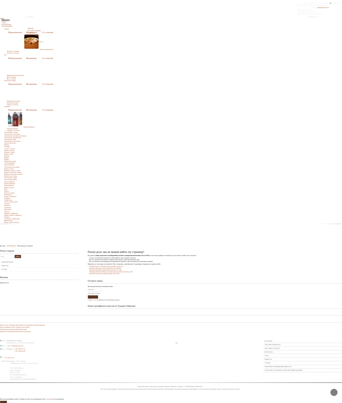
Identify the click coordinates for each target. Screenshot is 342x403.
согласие (94, 300)
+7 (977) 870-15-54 (19, 349)
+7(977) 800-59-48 (322, 5)
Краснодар (27, 331)
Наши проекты (7, 262)
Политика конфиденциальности (278, 366)
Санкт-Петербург (10, 325)
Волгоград (23, 329)
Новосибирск (20, 325)
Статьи (4, 269)
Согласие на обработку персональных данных (284, 370)
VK (176, 343)
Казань (2, 327)
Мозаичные (31, 58)
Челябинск (8, 327)
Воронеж (13, 329)
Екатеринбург (28, 325)
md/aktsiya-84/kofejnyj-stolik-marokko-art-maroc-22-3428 (105, 270)
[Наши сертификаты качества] (213, 311)
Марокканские (15, 32)
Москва (2, 325)
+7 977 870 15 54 (9, 358)
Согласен (3, 402)
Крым (17, 331)
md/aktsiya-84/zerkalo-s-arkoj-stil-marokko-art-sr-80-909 (105, 268)
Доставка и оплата (272, 348)
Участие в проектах (273, 344)
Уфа (1, 329)
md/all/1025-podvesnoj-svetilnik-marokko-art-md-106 (104, 273)
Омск (13, 327)
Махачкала (11, 331)
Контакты (269, 352)
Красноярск (6, 329)
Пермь (18, 329)
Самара (17, 327)
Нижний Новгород (39, 325)
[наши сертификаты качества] (214, 311)
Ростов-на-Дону (25, 327)
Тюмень (21, 331)
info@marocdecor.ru (323, 7)
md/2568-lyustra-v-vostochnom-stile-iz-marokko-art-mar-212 (106, 266)
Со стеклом (47, 32)
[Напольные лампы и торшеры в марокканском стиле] (15, 119)
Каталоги (268, 341)
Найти (18, 256)
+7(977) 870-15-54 (322, 3)
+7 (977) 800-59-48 (19, 351)
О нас (267, 355)
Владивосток (4, 331)
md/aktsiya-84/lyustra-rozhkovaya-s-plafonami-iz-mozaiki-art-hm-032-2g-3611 (111, 272)
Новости (4, 265)
